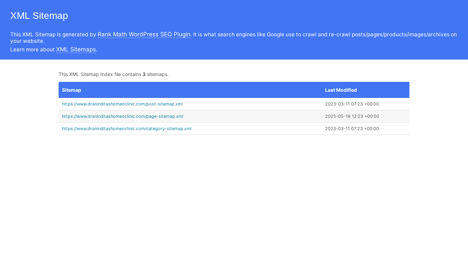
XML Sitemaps (76, 49)
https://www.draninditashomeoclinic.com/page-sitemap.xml (122, 116)
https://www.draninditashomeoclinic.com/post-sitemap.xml (122, 104)
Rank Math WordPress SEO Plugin (144, 34)
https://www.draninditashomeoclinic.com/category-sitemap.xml (127, 128)
